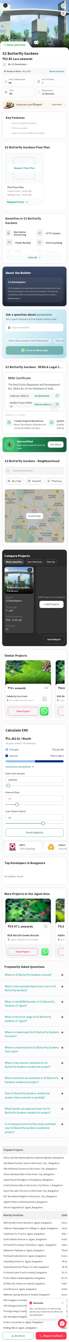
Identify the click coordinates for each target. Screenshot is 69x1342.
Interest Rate (12, 792)
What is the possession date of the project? (28, 340)
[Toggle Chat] (62, 1323)
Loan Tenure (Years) (15, 811)
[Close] (62, 1303)
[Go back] (5, 5)
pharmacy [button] (57, 481)
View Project (23, 711)
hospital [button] (36, 481)
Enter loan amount (15, 773)
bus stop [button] (16, 481)
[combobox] (37, 470)
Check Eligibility (34, 832)
